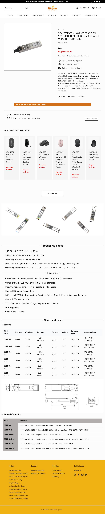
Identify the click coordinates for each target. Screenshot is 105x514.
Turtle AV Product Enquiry (18, 498)
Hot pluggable (12, 307)
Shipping (70, 56)
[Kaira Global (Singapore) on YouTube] (82, 474)
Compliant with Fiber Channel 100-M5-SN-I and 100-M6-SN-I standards (38, 278)
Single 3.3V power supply (17, 299)
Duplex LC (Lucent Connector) (19, 291)
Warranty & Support (38, 473)
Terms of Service (58, 473)
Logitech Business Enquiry (18, 473)
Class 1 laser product (15, 311)
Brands (52, 15)
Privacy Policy (57, 470)
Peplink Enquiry (14, 483)
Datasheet (52, 193)
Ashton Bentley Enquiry (17, 486)
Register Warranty (37, 470)
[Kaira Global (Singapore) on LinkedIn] (86, 474)
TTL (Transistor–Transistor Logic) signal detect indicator (32, 303)
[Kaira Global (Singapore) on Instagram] (75, 474)
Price (60, 48)
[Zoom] (27, 46)
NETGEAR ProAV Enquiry (18, 477)
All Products (23, 130)
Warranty (55, 477)
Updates (64, 15)
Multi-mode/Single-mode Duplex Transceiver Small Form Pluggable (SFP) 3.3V (42, 263)
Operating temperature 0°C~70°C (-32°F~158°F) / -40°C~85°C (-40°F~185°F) (41, 267)
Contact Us (91, 15)
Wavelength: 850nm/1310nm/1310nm (22, 259)
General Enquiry (15, 470)
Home (10, 15)
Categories (38, 15)
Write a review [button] (91, 119)
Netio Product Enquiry (17, 492)
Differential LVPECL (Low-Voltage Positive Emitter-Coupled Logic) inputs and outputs (45, 295)
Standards (6, 324)
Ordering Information (11, 414)
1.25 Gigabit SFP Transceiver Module (22, 251)
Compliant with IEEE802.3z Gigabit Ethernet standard (30, 283)
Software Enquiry (15, 480)
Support (76, 15)
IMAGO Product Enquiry (18, 489)
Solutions (23, 15)
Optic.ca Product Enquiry (18, 495)
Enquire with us (65, 52)
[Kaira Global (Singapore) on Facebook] (79, 474)
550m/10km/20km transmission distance (24, 255)
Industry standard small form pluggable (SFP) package (30, 287)
